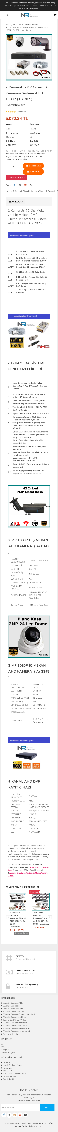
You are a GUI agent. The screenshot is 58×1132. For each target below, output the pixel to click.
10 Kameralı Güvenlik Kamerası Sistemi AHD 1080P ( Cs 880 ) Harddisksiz (41, 918)
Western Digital (8, 1052)
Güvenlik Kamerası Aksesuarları (16, 1028)
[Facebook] (14, 185)
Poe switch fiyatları (10, 1034)
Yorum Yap (22, 111)
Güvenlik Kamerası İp (11, 1006)
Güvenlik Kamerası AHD (12, 1003)
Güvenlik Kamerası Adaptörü (14, 1025)
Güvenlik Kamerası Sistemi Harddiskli (18, 1014)
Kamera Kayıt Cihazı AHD (13, 1008)
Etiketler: (9, 191)
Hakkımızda (7, 1068)
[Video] (25, 1115)
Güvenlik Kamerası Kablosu (14, 1017)
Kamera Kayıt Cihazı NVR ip (14, 1020)
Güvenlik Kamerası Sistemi (13, 1011)
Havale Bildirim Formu (12, 1065)
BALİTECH (5, 1047)
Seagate (4, 1049)
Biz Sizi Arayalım (17, 177)
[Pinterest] (25, 185)
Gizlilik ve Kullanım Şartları (14, 1073)
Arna (3, 1044)
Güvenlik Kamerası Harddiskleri (16, 1031)
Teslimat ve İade (9, 1076)
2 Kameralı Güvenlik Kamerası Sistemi (29, 191)
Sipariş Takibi (8, 1079)
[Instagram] (14, 1115)
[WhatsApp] (30, 185)
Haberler (6, 1062)
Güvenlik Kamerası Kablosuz (14, 1023)
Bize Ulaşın (7, 1071)
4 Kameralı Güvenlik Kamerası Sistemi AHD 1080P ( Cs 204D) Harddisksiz (17, 919)
